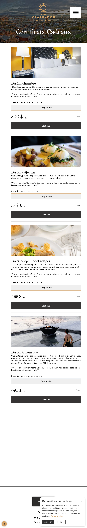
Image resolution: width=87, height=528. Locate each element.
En (8, 12)
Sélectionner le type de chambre (26, 102)
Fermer (60, 522)
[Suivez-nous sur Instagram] (7, 18)
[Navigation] (75, 12)
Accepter (48, 522)
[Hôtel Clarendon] (43, 20)
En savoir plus (57, 516)
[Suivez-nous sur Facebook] (9, 15)
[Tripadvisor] (7, 22)
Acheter (46, 125)
